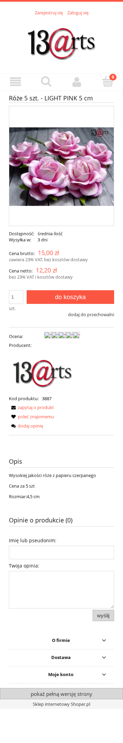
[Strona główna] (61, 40)
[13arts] (43, 371)
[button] (15, 82)
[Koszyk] (107, 81)
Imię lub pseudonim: (32, 540)
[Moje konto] (77, 82)
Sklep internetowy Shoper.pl (61, 704)
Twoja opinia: (24, 565)
